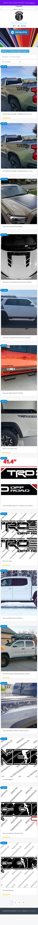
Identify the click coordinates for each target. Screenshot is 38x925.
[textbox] (19, 9)
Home (4, 51)
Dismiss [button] (31, 3)
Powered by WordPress (9, 911)
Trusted (24, 911)
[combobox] (19, 8)
